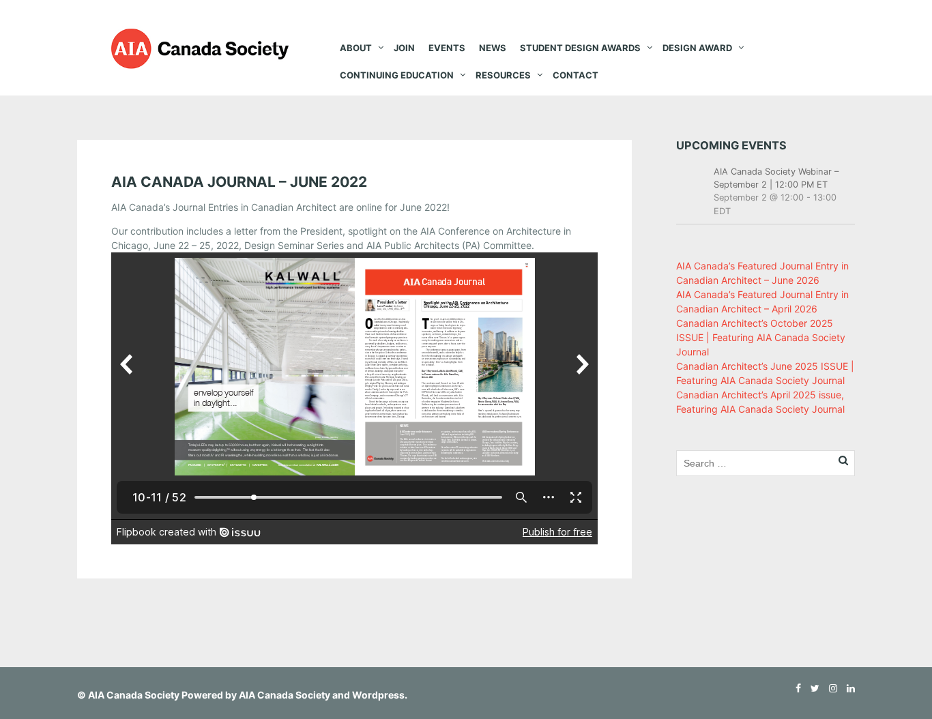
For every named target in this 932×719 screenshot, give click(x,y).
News (492, 47)
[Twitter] (811, 688)
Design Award (697, 47)
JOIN (404, 47)
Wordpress (378, 695)
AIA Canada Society (133, 695)
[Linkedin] (847, 688)
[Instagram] (829, 688)
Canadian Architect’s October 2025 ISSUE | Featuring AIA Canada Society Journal (760, 337)
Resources (503, 75)
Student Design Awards (580, 47)
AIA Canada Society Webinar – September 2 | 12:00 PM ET (776, 178)
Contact (575, 75)
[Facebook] (795, 688)
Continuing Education (397, 75)
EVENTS (446, 47)
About (356, 47)
